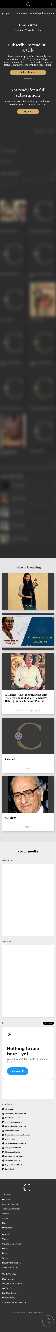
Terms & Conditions (11, 1208)
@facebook (7, 941)
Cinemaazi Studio (10, 1267)
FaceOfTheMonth (13, 1118)
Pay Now (28, 111)
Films (4, 1253)
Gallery (5, 1213)
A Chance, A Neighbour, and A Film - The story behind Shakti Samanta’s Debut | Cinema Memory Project (27, 698)
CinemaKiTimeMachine (15, 1143)
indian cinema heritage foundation (35, 13)
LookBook (9, 1169)
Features (6, 1234)
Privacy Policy (8, 1297)
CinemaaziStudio (12, 1152)
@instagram (7, 860)
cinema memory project (28, 710)
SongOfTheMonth (13, 1148)
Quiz (4, 1222)
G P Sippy (10, 817)
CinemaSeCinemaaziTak (15, 1113)
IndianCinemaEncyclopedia (17, 1135)
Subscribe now (28, 72)
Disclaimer (7, 1227)
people (6, 13)
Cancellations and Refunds (14, 1302)
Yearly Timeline (9, 1273)
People (5, 1248)
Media (5, 1218)
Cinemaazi (9, 1109)
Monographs (8, 1278)
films (28, 768)
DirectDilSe (10, 1139)
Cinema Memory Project (13, 1243)
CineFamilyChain (12, 1160)
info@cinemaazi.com (35, 1312)
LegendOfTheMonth (14, 1165)
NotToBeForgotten (13, 1122)
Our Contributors (9, 1292)
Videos (5, 1238)
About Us (6, 1194)
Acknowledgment (10, 1204)
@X (4, 1022)
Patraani (10, 759)
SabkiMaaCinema (13, 1131)
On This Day (8, 1288)
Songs (5, 1257)
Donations (6, 1199)
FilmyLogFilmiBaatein (15, 1156)
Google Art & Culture (12, 1283)
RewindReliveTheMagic (15, 1126)
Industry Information (11, 1262)
